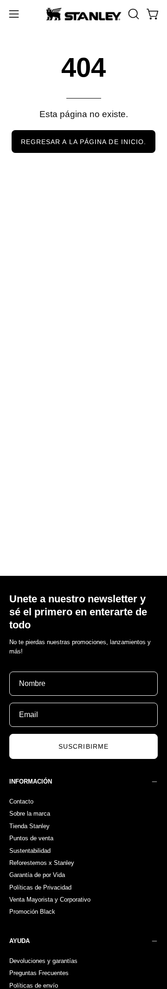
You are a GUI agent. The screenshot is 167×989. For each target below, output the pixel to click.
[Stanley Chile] (84, 14)
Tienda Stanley (29, 825)
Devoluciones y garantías (43, 960)
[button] (132, 13)
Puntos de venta (31, 838)
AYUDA (19, 940)
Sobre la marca (29, 813)
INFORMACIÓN (30, 781)
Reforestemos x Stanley (41, 862)
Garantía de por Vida (37, 874)
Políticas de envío (33, 985)
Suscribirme (83, 746)
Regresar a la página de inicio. (83, 141)
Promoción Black (32, 911)
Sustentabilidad (30, 850)
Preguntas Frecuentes (39, 972)
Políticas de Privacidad (40, 887)
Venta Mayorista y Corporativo (49, 899)
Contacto (21, 801)
